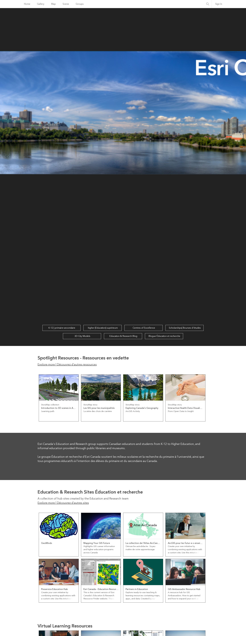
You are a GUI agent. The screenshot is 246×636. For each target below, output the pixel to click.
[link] (59, 398)
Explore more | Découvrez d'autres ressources (67, 364)
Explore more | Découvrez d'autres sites (63, 502)
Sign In (218, 4)
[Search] (208, 4)
